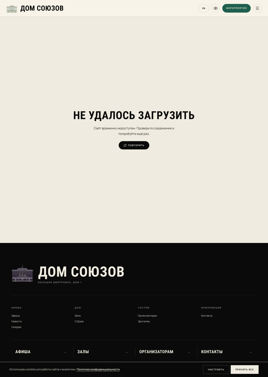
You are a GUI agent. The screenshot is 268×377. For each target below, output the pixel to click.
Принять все (244, 369)
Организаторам (147, 315)
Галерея (16, 327)
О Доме (79, 321)
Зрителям (144, 321)
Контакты (206, 315)
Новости (16, 321)
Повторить (136, 145)
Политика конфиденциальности (98, 369)
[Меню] (257, 8)
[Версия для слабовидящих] (215, 8)
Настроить (216, 369)
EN (204, 8)
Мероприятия (236, 8)
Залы (78, 315)
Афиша (15, 315)
